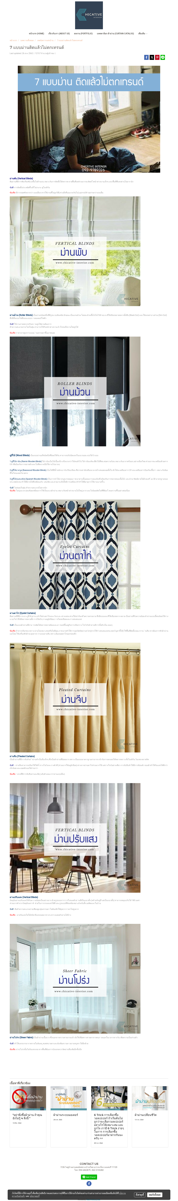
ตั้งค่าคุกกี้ (140, 1194)
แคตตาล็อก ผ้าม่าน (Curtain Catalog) (115, 33)
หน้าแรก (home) (36, 33)
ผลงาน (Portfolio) (83, 33)
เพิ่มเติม (142, 33)
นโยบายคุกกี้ (34, 1196)
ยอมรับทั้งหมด (155, 1194)
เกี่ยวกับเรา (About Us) (59, 33)
